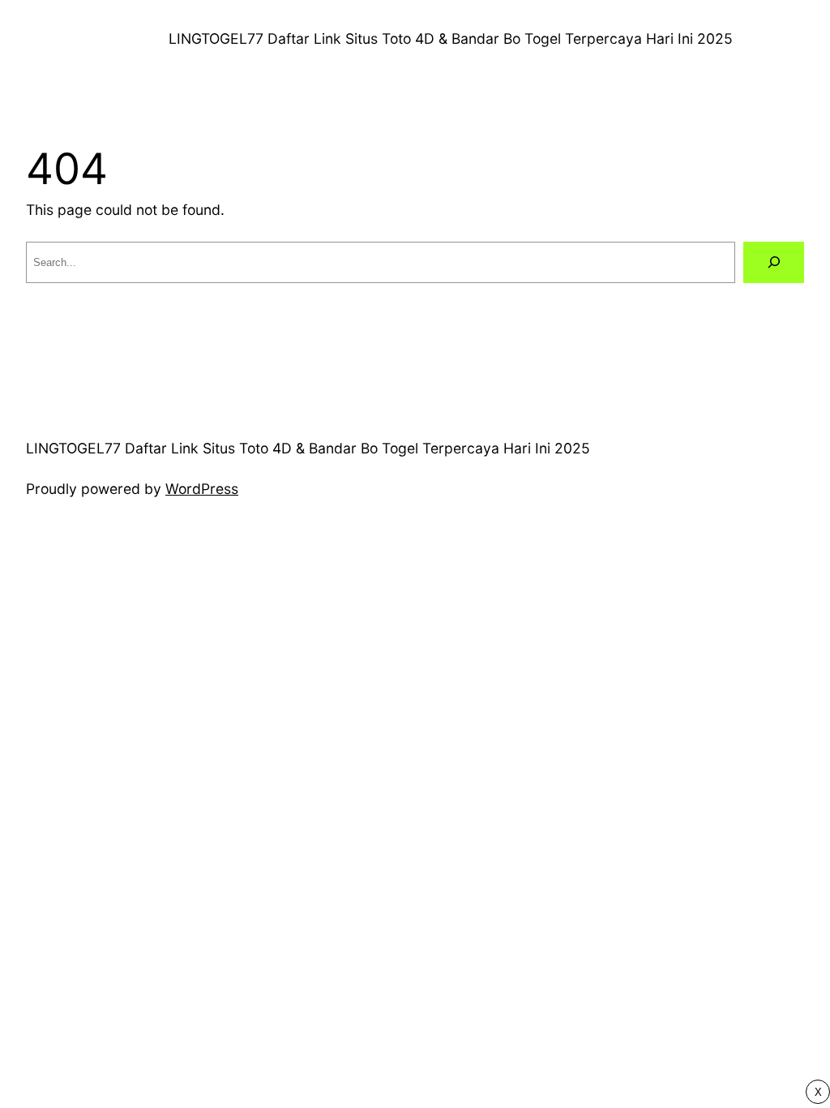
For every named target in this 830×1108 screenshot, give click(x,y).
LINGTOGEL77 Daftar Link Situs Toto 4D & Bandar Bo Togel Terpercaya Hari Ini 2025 (451, 38)
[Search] (773, 262)
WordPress (201, 488)
